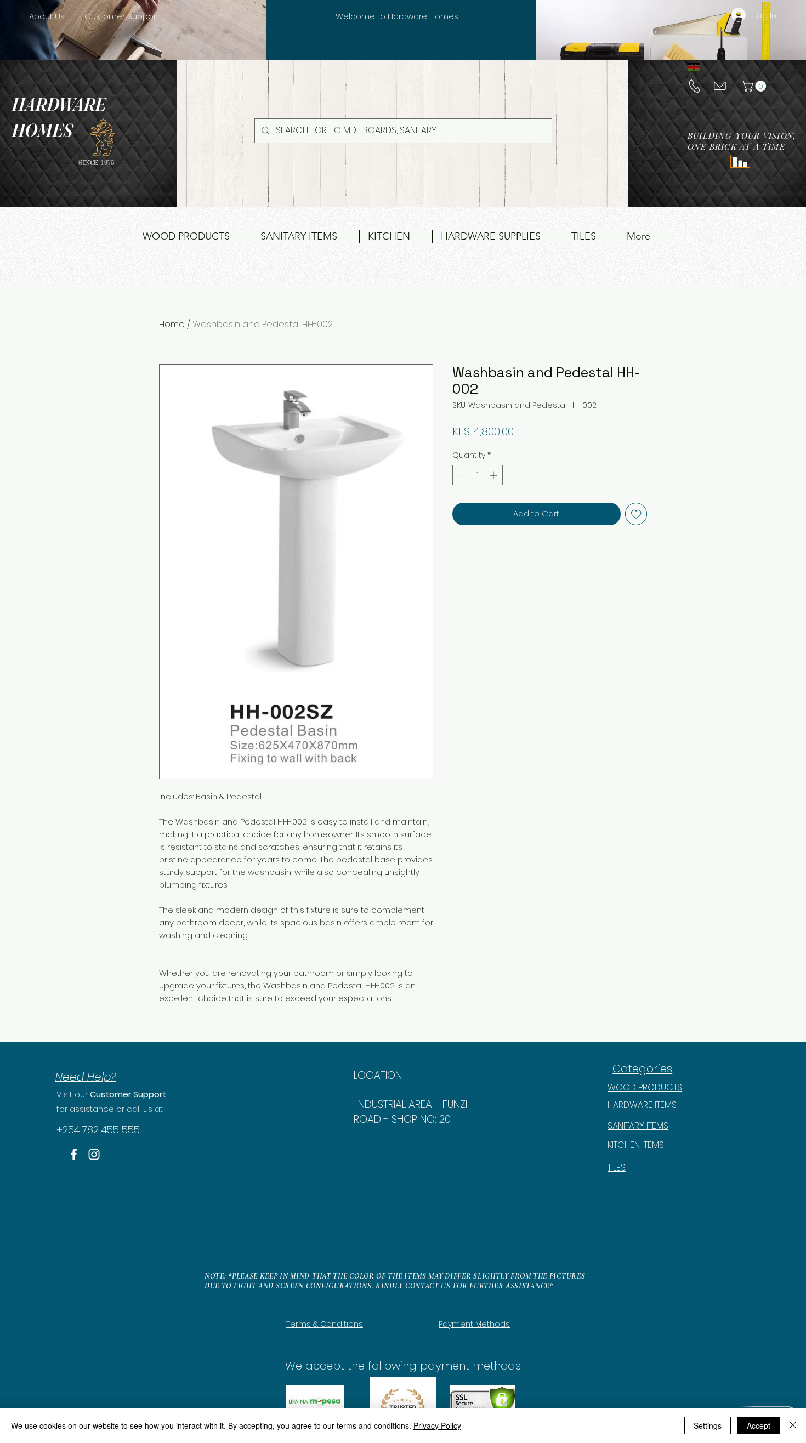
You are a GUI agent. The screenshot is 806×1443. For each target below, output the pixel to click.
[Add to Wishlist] (636, 514)
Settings (708, 1425)
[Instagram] (94, 1154)
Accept (758, 1425)
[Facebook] (73, 1154)
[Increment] (494, 475)
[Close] (792, 1425)
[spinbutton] (477, 475)
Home (172, 324)
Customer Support (128, 1094)
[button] (755, 86)
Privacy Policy (437, 1425)
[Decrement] (461, 475)
